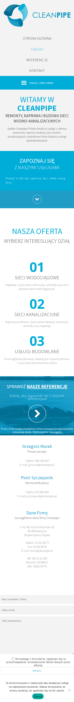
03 (37, 341)
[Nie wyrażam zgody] (69, 690)
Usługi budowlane (37, 351)
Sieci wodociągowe (37, 277)
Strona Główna (37, 38)
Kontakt (37, 70)
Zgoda (38, 696)
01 (37, 267)
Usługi (37, 49)
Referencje (37, 59)
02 (37, 304)
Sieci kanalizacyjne (37, 314)
